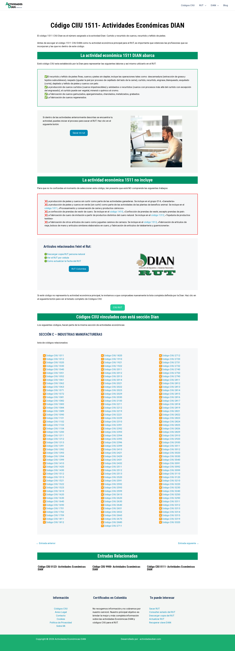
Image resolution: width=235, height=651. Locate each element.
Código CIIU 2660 (113, 515)
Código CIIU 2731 (171, 362)
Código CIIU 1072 (55, 393)
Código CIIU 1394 (55, 456)
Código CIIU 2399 (113, 445)
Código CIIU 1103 (55, 425)
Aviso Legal (61, 612)
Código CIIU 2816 (171, 397)
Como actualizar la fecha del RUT (64, 261)
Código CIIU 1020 (55, 362)
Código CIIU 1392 (55, 449)
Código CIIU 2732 (171, 366)
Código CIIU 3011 (171, 445)
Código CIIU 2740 (171, 369)
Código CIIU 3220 (171, 484)
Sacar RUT (154, 608)
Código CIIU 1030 (55, 366)
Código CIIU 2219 (113, 411)
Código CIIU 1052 (55, 376)
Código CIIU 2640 (113, 505)
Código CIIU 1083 (55, 404)
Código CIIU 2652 (113, 512)
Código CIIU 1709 (55, 515)
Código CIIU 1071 (55, 390)
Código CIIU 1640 (55, 501)
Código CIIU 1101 (55, 418)
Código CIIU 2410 (113, 449)
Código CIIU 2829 (171, 432)
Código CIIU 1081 (55, 397)
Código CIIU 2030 (113, 397)
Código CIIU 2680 (113, 522)
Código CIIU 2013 (113, 376)
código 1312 (157, 215)
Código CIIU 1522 (55, 484)
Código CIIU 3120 (171, 477)
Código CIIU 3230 (171, 487)
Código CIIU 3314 (171, 512)
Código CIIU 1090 (55, 414)
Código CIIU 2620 (113, 498)
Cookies (61, 619)
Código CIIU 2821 (171, 411)
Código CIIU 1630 (55, 498)
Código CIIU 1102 (55, 421)
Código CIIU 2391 (113, 425)
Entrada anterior (45, 543)
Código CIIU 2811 (171, 380)
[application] (204, 5)
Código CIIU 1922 (113, 366)
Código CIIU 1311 (55, 435)
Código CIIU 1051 (55, 373)
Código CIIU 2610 (113, 494)
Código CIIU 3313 (171, 508)
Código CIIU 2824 (171, 421)
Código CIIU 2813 (171, 386)
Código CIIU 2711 (113, 525)
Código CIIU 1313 (55, 442)
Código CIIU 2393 (113, 432)
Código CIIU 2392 (113, 428)
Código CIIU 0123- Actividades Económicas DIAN (62, 568)
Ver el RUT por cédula (58, 257)
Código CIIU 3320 (171, 522)
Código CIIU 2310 (113, 421)
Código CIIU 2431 (113, 459)
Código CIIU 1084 (55, 407)
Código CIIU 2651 (113, 508)
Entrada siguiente (188, 543)
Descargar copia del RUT (161, 615)
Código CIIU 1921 (113, 362)
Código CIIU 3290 (171, 498)
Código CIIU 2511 (113, 466)
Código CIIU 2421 (113, 452)
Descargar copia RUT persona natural (66, 254)
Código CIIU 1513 (55, 477)
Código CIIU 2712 (171, 355)
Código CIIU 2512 (113, 470)
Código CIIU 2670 (113, 518)
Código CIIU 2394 (113, 435)
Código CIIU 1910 (113, 359)
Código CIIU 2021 (113, 383)
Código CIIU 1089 (55, 411)
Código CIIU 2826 (171, 428)
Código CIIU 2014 (113, 380)
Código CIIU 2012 (113, 373)
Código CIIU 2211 (113, 404)
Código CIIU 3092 (171, 466)
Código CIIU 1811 (55, 518)
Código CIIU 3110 (171, 473)
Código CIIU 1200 (55, 432)
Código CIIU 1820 (113, 355)
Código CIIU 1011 (55, 355)
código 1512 (150, 222)
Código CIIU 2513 (113, 473)
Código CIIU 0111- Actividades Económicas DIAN (171, 568)
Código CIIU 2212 (113, 407)
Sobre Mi (60, 626)
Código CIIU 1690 (55, 505)
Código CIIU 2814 (171, 390)
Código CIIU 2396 (113, 442)
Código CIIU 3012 (171, 449)
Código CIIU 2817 (171, 400)
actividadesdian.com (150, 639)
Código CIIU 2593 (113, 487)
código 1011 (51, 208)
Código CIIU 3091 (171, 463)
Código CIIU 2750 (171, 373)
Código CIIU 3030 (171, 456)
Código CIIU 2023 (113, 390)
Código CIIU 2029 (113, 393)
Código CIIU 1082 (55, 400)
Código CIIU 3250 (171, 494)
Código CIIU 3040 (171, 459)
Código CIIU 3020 (171, 452)
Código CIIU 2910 (171, 435)
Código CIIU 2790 (171, 376)
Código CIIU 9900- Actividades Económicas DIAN (116, 568)
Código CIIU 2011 (113, 369)
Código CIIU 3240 (171, 491)
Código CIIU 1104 (55, 428)
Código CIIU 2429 (113, 456)
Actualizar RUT (156, 619)
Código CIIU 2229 (113, 418)
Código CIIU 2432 (113, 463)
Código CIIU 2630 (113, 501)
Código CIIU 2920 (171, 438)
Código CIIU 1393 (55, 452)
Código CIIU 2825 (171, 425)
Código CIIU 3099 (171, 470)
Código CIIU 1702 (55, 512)
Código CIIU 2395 (113, 438)
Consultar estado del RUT (162, 612)
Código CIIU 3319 (171, 518)
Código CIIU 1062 (55, 383)
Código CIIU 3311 (171, 501)
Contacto (61, 615)
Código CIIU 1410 (55, 463)
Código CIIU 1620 (55, 494)
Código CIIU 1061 (55, 380)
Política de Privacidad (61, 622)
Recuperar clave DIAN (160, 622)
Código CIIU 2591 (113, 480)
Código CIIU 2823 (171, 418)
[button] (79, 133)
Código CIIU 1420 (55, 466)
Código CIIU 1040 (55, 369)
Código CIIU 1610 (55, 491)
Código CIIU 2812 (171, 383)
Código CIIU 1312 (55, 438)
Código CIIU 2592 (113, 484)
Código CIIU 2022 (113, 386)
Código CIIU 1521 (55, 480)
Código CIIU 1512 (55, 473)
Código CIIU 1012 (55, 359)
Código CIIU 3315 (171, 515)
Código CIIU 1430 (55, 470)
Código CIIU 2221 (113, 414)
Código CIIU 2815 (171, 393)
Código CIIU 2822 (171, 414)
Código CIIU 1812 (55, 522)
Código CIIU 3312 (171, 505)
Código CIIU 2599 (113, 491)
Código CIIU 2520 (113, 477)
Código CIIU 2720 (171, 359)
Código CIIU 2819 (171, 407)
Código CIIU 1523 (55, 487)
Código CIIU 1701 (55, 508)
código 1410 (116, 211)
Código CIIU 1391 (55, 445)
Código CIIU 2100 (113, 400)
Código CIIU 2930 (171, 442)
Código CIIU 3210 (171, 480)
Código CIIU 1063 (55, 386)
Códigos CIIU (61, 608)
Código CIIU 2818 (171, 404)
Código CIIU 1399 (55, 459)
